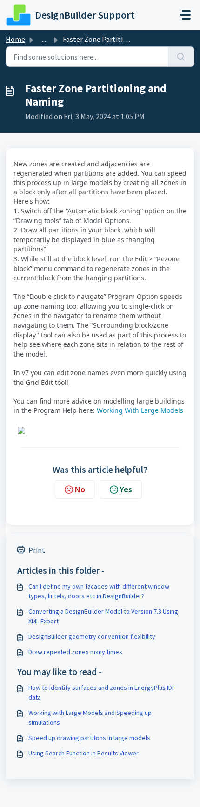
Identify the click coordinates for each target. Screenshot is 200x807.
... (44, 39)
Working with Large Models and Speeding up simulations (90, 717)
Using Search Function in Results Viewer (83, 753)
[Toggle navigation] (185, 15)
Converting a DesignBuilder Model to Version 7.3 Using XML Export (103, 616)
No (80, 489)
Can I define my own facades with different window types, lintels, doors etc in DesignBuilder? (98, 591)
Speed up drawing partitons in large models (89, 738)
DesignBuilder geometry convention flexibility (91, 636)
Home (15, 39)
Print (36, 550)
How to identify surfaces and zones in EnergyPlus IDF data (101, 692)
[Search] (181, 56)
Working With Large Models (140, 410)
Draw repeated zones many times (75, 652)
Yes (126, 489)
